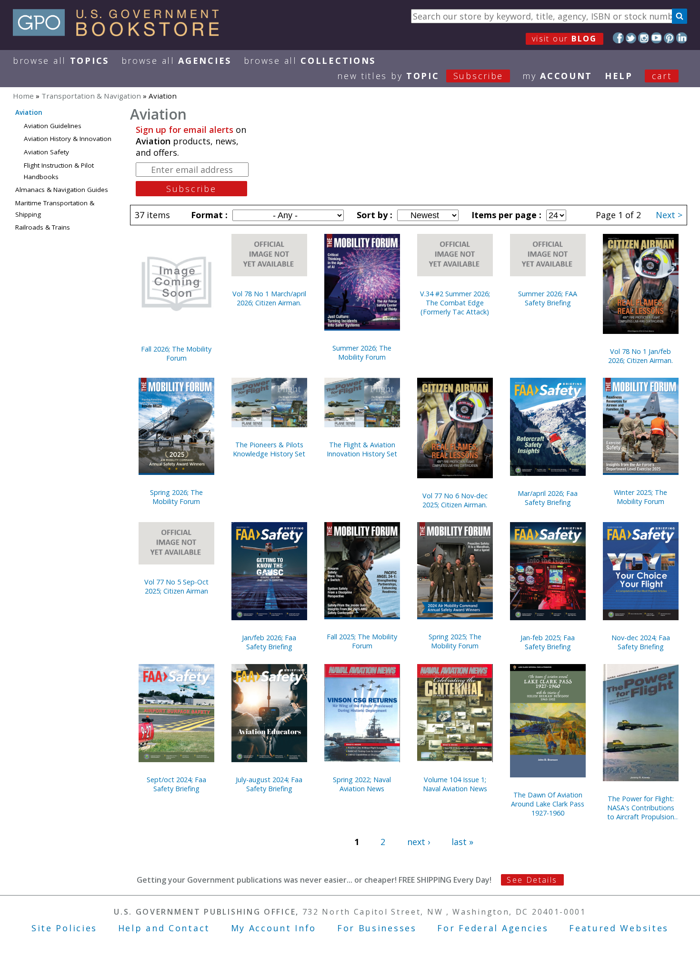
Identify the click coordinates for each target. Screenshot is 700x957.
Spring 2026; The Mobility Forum (176, 497)
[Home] (120, 33)
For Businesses (377, 928)
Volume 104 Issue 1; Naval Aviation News (455, 784)
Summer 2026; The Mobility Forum (361, 352)
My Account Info (274, 928)
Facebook (618, 37)
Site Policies (64, 928)
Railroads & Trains (42, 227)
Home (23, 96)
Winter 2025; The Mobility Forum (640, 497)
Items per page (505, 215)
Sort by (373, 215)
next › (418, 841)
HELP (619, 75)
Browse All (61, 60)
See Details (532, 880)
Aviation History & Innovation (67, 138)
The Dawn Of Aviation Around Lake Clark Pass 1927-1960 (547, 803)
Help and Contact (164, 928)
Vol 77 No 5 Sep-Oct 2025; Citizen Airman (176, 586)
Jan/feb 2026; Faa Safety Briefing (269, 642)
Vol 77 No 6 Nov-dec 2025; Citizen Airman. (455, 500)
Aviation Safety (46, 152)
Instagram (643, 37)
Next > (669, 215)
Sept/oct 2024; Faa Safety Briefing (176, 784)
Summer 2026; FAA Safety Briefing (547, 298)
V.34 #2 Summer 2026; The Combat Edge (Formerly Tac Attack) (455, 302)
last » (462, 841)
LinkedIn (681, 37)
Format (208, 215)
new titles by (420, 75)
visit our (564, 38)
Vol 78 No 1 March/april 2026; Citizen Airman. (269, 298)
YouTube (656, 37)
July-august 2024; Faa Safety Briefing (269, 784)
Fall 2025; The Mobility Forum (362, 641)
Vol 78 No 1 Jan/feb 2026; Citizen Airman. (640, 356)
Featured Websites (619, 928)
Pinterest (669, 37)
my (557, 75)
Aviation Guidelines (52, 125)
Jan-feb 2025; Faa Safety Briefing (547, 642)
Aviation (28, 112)
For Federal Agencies (492, 928)
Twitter (631, 37)
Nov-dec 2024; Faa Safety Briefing (640, 642)
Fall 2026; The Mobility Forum (176, 353)
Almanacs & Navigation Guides (61, 189)
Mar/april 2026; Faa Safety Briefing (548, 498)
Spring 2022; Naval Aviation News (362, 784)
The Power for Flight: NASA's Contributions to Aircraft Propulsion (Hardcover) (640, 807)
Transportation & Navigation (91, 96)
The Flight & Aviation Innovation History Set (362, 449)
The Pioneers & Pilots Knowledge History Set (269, 449)
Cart (662, 75)
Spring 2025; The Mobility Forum (455, 641)
